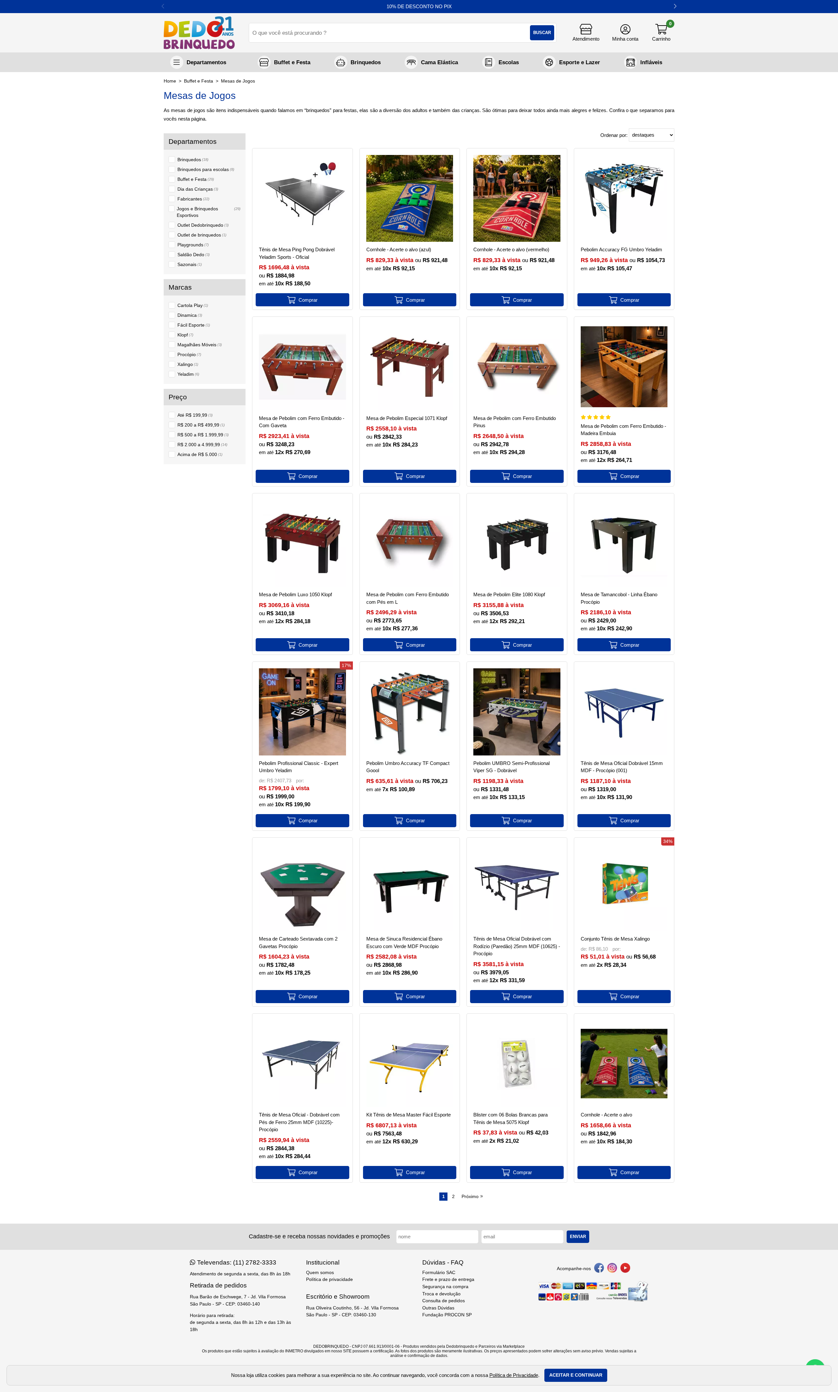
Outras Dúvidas (438, 1308)
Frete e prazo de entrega (448, 1279)
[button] (675, 6)
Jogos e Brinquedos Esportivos (209, 212)
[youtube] (625, 1269)
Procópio (189, 354)
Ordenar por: (614, 135)
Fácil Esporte (193, 325)
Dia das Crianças (197, 189)
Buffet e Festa (195, 179)
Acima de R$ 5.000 (200, 454)
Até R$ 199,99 (195, 415)
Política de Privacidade (513, 1375)
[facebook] (599, 1269)
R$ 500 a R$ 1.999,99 (203, 434)
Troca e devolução (441, 1293)
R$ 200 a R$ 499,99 (201, 425)
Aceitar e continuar (575, 1375)
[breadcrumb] (170, 81)
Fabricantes (193, 198)
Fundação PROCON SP (447, 1314)
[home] (199, 32)
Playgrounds (193, 244)
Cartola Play (192, 305)
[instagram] (612, 1269)
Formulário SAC (438, 1272)
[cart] (661, 33)
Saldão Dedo (193, 254)
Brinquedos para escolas (205, 169)
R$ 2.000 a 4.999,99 (202, 444)
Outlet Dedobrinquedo (203, 225)
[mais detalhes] (302, 299)
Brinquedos (193, 159)
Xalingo (187, 364)
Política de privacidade (329, 1279)
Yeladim (188, 374)
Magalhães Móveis (199, 344)
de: (263, 780)
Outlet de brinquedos (202, 235)
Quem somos (320, 1272)
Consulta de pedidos (443, 1300)
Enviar (578, 1236)
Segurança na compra (445, 1286)
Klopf (185, 334)
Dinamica (189, 315)
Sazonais (189, 264)
